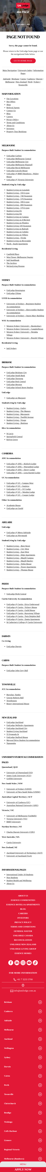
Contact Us (11, 110)
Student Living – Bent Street (18, 546)
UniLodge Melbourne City (17, 162)
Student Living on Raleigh (17, 229)
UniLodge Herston (14, 384)
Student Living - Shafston (17, 423)
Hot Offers (10, 102)
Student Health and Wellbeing (18, 880)
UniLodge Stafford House (17, 737)
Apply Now (23, 1169)
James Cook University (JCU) (18, 775)
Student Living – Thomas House (19, 570)
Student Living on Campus (17, 217)
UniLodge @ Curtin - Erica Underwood (22, 604)
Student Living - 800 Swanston (19, 205)
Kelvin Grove (12, 439)
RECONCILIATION (23, 940)
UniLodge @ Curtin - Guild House (20, 610)
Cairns (23, 79)
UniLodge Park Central (16, 381)
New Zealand (21, 82)
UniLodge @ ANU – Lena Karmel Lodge (23, 473)
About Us (10, 125)
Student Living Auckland (16, 731)
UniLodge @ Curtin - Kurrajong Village (23, 613)
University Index (25, 70)
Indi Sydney (11, 348)
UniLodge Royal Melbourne (18, 168)
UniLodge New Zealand (23, 944)
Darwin (39, 79)
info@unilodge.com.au (24, 990)
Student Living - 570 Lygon (17, 208)
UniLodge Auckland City (16, 728)
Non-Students (12, 877)
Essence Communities (23, 900)
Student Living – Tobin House (18, 564)
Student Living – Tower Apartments (21, 567)
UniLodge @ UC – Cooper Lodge (20, 495)
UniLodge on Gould (14, 508)
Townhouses (11, 701)
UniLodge (20, 24)
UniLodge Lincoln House (17, 171)
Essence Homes (23, 953)
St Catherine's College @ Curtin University (24, 622)
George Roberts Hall (15, 698)
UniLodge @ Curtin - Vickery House (21, 607)
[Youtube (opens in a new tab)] (29, 962)
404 (28, 24)
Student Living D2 (14, 214)
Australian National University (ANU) (22, 805)
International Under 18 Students (19, 874)
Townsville (23, 85)
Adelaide (6, 79)
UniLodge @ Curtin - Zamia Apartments (23, 619)
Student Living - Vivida (16, 238)
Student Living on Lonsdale (18, 190)
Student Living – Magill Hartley (19, 561)
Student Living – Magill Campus (20, 558)
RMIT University (13, 822)
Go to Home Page (23, 61)
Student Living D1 (14, 211)
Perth (30, 82)
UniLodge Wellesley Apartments (20, 725)
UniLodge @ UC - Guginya (17, 486)
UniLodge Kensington (15, 290)
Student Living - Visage (16, 420)
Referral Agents (13, 108)
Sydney (37, 82)
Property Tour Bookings (16, 131)
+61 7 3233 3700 (24, 979)
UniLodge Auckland (14, 722)
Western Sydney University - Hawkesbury (24, 326)
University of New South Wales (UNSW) (23, 792)
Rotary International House (17, 704)
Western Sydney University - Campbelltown (24, 329)
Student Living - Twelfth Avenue (20, 417)
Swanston (28, 196)
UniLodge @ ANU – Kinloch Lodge (21, 464)
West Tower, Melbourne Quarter (19, 257)
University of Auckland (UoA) (19, 856)
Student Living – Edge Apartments (20, 555)
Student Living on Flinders (17, 223)
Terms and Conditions (15, 122)
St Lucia (9, 433)
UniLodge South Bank (15, 375)
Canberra (31, 79)
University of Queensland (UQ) (19, 772)
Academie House (13, 505)
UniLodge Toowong (14, 378)
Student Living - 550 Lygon (17, 193)
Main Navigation (10, 70)
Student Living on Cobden (17, 232)
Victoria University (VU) (16, 819)
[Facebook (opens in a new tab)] (10, 962)
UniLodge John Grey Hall (17, 670)
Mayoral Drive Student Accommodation (23, 740)
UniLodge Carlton (14, 156)
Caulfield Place (12, 254)
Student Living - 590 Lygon (17, 202)
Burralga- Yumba (13, 695)
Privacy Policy (12, 119)
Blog (8, 113)
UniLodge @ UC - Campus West (19, 483)
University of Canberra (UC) (18, 802)
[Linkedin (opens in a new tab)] (16, 962)
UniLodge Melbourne (15, 165)
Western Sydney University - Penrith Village (25, 338)
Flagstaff (28, 165)
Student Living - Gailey (16, 408)
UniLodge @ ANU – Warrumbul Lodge (22, 467)
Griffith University (14, 778)
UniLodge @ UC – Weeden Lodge (20, 492)
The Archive (11, 263)
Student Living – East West (17, 552)
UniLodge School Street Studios (19, 387)
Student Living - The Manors (18, 411)
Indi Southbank (12, 260)
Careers (9, 116)
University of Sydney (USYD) (18, 789)
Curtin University (13, 842)
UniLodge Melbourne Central (18, 159)
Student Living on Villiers (17, 235)
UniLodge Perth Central (16, 594)
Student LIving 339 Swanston (18, 226)
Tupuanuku (11, 743)
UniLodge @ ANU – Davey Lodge (20, 470)
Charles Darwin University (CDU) (20, 832)
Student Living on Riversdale (18, 241)
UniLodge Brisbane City (16, 372)
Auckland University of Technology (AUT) (24, 853)
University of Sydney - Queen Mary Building (25, 316)
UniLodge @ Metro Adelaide (18, 532)
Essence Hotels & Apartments (23, 904)
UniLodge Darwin (13, 646)
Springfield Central (14, 436)
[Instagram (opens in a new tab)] (23, 962)
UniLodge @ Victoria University (20, 180)
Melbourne (10, 82)
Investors (10, 128)
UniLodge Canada (23, 935)
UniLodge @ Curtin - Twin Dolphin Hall (23, 616)
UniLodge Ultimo (13, 293)
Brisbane (15, 79)
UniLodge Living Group (23, 949)
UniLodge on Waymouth (16, 535)
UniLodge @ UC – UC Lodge (18, 489)
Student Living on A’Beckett (18, 220)
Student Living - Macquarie (17, 414)
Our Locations (12, 99)
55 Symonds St (12, 734)
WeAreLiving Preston (15, 266)
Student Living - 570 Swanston (19, 199)
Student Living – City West (17, 549)
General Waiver (23, 931)
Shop (8, 105)
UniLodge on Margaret (16, 398)
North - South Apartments (17, 244)
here (19, 33)
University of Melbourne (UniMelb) (21, 816)
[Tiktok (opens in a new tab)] (35, 962)
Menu (23, 1164)
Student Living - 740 (15, 196)
